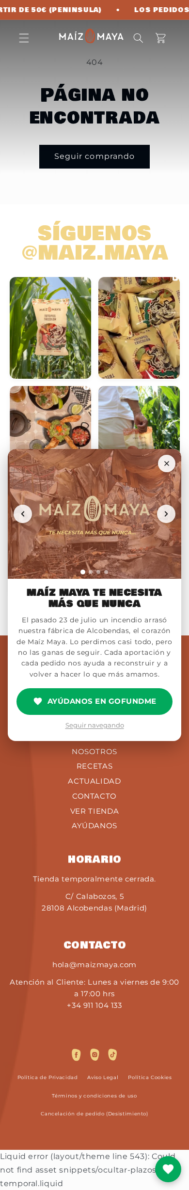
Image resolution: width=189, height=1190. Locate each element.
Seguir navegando (94, 725)
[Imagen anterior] (23, 514)
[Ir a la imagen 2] (91, 572)
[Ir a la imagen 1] (82, 572)
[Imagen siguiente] (166, 514)
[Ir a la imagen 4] (106, 572)
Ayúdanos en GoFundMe (102, 701)
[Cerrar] (166, 463)
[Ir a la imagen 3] (98, 572)
